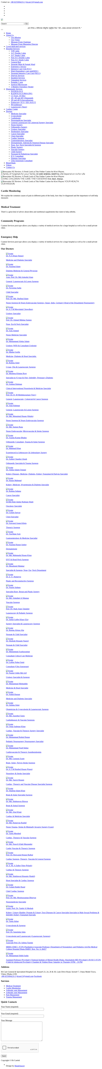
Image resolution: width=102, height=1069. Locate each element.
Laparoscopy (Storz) (19, 107)
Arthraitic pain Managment (16, 990)
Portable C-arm (17, 82)
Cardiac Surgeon (17, 138)
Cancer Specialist (18, 134)
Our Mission (16, 37)
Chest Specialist (17, 136)
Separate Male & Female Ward (23, 64)
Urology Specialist (18, 129)
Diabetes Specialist (18, 158)
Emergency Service (18, 67)
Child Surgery (16, 152)
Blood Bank (11, 163)
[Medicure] (2, 20)
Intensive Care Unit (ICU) (21, 69)
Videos (8, 165)
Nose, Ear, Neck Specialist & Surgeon (26, 145)
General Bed (16, 62)
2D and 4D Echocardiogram (22, 100)
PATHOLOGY (17, 91)
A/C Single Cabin (18, 55)
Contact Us (10, 167)
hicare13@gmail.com (34, 2)
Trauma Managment (14, 997)
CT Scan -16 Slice (18, 96)
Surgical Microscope (19, 84)
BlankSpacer (20, 1066)
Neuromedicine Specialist (21, 120)
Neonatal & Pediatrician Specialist (24, 154)
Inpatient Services (18, 78)
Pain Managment (12, 995)
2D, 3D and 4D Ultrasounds (22, 98)
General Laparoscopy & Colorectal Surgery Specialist (32, 123)
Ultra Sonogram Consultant (21, 161)
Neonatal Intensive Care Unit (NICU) (26, 73)
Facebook (38, 976)
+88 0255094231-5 (18, 2)
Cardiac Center (12, 109)
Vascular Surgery (17, 149)
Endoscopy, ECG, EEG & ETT (23, 102)
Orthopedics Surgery (19, 127)
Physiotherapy (16, 105)
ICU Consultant (17, 156)
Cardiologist (16, 118)
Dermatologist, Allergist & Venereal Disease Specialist (32, 143)
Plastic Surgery (17, 147)
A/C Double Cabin (18, 53)
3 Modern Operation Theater (22, 87)
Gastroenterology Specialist (21, 140)
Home (8, 33)
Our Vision (15, 40)
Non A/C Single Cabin (20, 60)
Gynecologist (16, 116)
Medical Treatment (13, 986)
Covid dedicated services (16, 46)
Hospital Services (13, 49)
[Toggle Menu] (2, 29)
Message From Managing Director (24, 44)
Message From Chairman (21, 42)
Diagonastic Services (14, 89)
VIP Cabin (15, 51)
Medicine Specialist (18, 114)
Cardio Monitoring (13, 988)
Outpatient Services (18, 80)
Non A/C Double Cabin (20, 58)
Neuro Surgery (17, 125)
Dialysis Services (17, 76)
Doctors (9, 111)
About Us (10, 35)
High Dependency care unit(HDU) (24, 71)
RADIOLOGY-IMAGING (21, 93)
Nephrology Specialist (19, 131)
